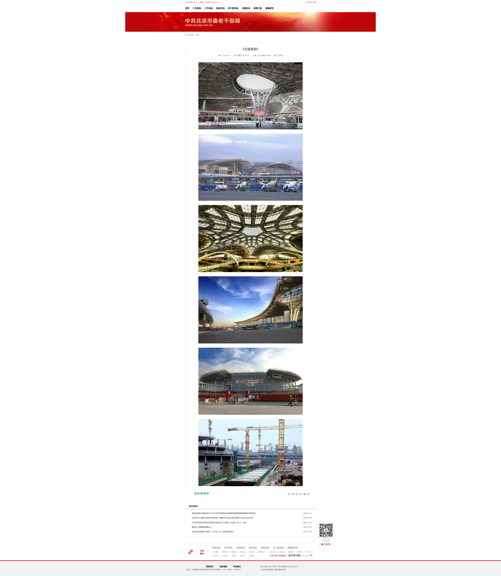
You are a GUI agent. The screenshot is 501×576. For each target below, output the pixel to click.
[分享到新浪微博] (199, 493)
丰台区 (252, 552)
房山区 (282, 552)
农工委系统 (278, 548)
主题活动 (246, 8)
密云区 (243, 556)
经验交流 (220, 8)
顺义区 (300, 552)
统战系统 (240, 548)
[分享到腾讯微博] (202, 493)
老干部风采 (233, 8)
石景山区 (261, 552)
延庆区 (252, 556)
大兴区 (308, 552)
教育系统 (265, 548)
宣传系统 (228, 548)
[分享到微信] (205, 493)
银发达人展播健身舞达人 (202, 527)
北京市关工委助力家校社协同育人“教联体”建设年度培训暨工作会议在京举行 (223, 518)
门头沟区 (272, 552)
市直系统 (216, 548)
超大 (240, 55)
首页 (187, 8)
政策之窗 (258, 8)
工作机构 (197, 8)
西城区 (225, 552)
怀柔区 (234, 556)
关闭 (308, 494)
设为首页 (308, 2)
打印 (300, 494)
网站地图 (223, 567)
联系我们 (209, 567)
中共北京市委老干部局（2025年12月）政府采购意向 (213, 532)
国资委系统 (293, 548)
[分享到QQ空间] (208, 493)
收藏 (314, 2)
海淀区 (243, 552)
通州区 (291, 552)
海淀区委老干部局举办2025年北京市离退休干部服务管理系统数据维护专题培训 (224, 513)
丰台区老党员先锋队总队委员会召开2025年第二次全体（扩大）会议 (219, 523)
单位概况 (237, 567)
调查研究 (269, 8)
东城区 (216, 552)
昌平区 (216, 556)
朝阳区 (234, 552)
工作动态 (208, 8)
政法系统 (253, 548)
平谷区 (225, 556)
